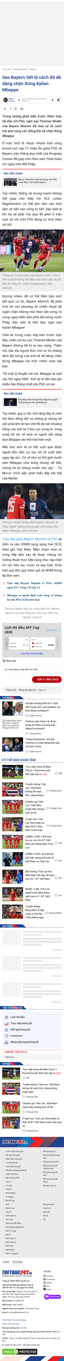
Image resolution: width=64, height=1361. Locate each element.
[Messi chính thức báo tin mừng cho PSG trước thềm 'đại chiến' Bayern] (10, 182)
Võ (44, 1219)
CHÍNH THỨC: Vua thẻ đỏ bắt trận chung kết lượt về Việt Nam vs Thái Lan (39, 857)
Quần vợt (47, 1208)
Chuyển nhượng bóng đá (16, 1170)
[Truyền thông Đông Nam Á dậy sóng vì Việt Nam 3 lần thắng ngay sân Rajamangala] (12, 912)
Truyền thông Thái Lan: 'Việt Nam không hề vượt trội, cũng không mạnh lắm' (35, 790)
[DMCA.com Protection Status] (20, 1351)
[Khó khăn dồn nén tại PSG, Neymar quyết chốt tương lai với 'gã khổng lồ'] (10, 402)
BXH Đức (9, 1246)
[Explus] (32, 666)
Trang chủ (6, 69)
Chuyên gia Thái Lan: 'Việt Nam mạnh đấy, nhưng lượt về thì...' (34, 807)
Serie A (9, 1189)
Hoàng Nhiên (55, 913)
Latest (6, 1262)
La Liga (9, 1185)
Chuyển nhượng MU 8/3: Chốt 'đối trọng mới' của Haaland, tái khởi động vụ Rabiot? (42, 707)
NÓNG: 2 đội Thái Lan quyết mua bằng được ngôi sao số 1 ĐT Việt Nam (37, 894)
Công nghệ (17, 1262)
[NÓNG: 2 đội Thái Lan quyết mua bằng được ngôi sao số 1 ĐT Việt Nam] (12, 894)
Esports (46, 1212)
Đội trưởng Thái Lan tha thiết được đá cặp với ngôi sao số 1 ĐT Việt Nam (39, 875)
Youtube (49, 1276)
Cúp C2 (9, 1212)
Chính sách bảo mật (10, 1324)
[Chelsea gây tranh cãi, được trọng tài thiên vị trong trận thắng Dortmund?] (12, 726)
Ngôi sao (10, 1057)
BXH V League (12, 1253)
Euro (8, 1204)
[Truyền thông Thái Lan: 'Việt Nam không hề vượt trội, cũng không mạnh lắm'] (12, 789)
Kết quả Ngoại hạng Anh (51, 1156)
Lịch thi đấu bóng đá (14, 1151)
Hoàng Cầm (56, 791)
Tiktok (48, 1289)
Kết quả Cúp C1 (49, 1151)
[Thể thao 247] (15, 1142)
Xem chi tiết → (53, 630)
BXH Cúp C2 (11, 1242)
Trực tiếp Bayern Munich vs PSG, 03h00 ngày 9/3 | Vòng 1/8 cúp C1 (34, 585)
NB (60, 773)
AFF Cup (9, 1219)
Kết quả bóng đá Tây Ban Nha (50, 1167)
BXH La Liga (11, 1231)
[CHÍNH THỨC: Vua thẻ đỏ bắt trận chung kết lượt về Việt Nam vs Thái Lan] (12, 859)
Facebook (50, 1279)
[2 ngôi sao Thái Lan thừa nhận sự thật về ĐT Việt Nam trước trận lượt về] (12, 824)
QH (60, 843)
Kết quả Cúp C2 (49, 1186)
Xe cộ (45, 1215)
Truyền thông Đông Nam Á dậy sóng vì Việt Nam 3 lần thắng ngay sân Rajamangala (35, 912)
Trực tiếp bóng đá (13, 1166)
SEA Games (11, 1215)
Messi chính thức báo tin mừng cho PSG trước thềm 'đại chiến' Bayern (37, 180)
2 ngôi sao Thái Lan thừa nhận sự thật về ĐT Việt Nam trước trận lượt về (34, 825)
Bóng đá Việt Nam (13, 1223)
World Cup (10, 1200)
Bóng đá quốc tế (20, 69)
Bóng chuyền (48, 1204)
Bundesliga (10, 1193)
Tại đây (24, 1328)
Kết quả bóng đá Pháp (50, 1180)
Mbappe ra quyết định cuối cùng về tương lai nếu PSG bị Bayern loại (34, 597)
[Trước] (7, 643)
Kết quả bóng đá (13, 1155)
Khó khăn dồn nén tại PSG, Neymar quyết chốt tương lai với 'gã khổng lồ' (37, 401)
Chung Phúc (35, 733)
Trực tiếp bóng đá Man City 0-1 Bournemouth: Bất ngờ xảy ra (38, 770)
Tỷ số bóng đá (12, 1163)
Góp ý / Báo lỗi (46, 679)
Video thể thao (12, 1174)
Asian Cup (10, 1208)
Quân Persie (35, 715)
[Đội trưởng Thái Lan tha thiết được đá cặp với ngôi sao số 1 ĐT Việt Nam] (12, 877)
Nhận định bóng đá (14, 1159)
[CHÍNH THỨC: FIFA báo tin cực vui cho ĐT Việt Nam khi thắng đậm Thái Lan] (12, 842)
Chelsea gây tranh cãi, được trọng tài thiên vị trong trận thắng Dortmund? (40, 725)
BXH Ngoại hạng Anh (15, 1227)
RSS (48, 1286)
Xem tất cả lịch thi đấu (32, 653)
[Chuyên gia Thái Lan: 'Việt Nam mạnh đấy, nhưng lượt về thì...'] (12, 807)
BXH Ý (8, 1234)
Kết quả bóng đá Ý (51, 1162)
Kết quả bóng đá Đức (50, 1173)
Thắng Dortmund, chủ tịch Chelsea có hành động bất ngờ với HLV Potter (42, 743)
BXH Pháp (10, 1250)
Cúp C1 (33, 69)
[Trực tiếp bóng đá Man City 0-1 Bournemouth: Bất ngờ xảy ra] (12, 772)
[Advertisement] (32, 34)
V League (10, 1197)
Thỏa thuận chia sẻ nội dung (14, 1320)
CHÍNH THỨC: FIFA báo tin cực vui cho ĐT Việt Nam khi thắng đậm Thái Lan (39, 842)
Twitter (49, 1283)
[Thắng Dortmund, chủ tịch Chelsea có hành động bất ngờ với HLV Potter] (12, 744)
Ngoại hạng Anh (12, 1178)
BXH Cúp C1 (11, 1238)
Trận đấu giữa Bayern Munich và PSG (29, 539)
